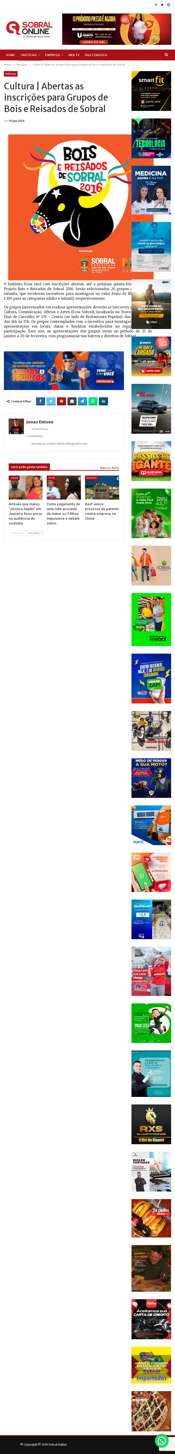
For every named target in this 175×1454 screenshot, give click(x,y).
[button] (162, 1441)
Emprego (52, 55)
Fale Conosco (96, 55)
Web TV (74, 55)
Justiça (14, 477)
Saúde (51, 477)
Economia (92, 477)
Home (10, 55)
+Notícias (28, 55)
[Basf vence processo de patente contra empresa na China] (102, 488)
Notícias (10, 73)
